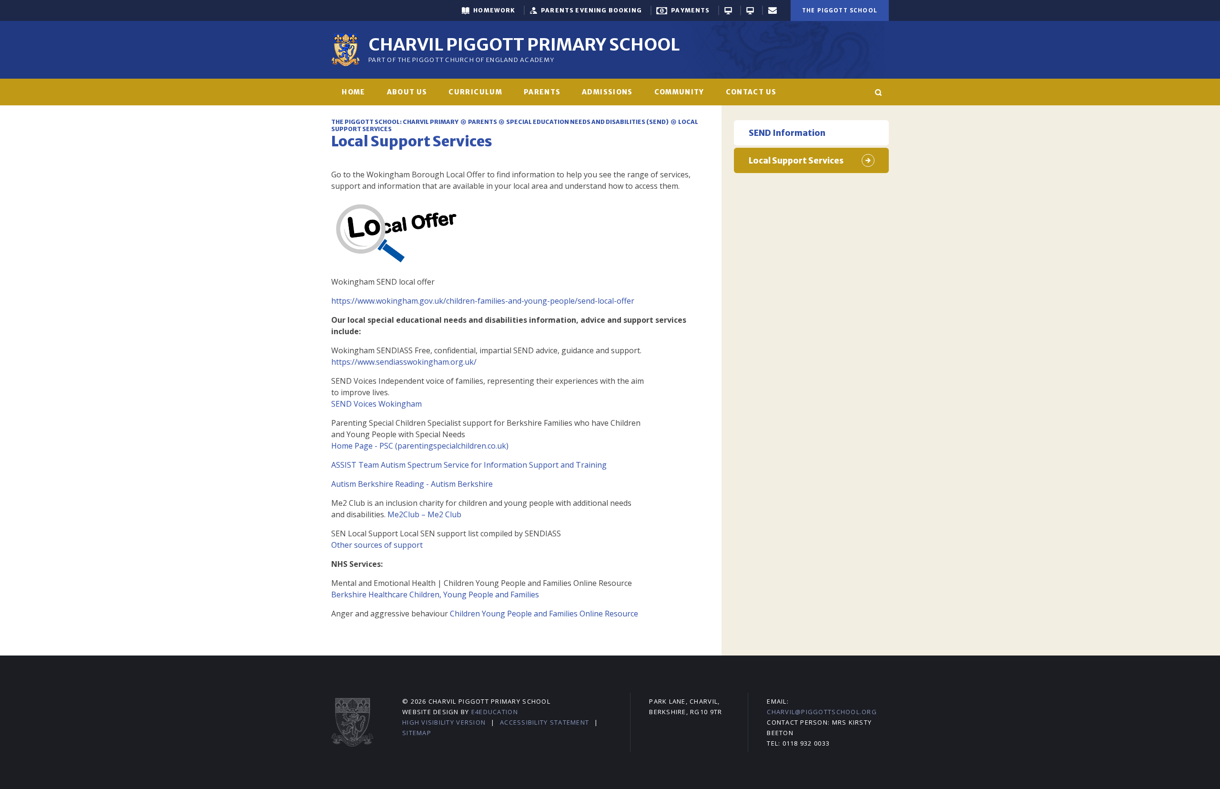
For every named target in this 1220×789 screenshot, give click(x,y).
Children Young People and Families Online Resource (545, 613)
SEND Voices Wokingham (376, 404)
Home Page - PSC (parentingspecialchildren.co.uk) (419, 446)
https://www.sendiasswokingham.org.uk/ (404, 362)
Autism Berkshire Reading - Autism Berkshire (412, 484)
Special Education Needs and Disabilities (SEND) (587, 121)
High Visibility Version (444, 722)
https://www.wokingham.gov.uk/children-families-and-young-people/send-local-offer (482, 301)
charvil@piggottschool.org (822, 711)
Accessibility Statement (544, 722)
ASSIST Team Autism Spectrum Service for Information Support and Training (470, 465)
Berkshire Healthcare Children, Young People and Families (435, 594)
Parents (482, 121)
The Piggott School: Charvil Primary (394, 121)
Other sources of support (377, 545)
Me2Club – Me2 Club (424, 514)
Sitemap (416, 732)
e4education (494, 711)
